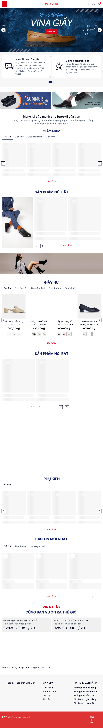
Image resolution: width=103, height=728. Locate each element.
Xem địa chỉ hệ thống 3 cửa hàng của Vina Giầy (26, 667)
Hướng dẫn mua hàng (84, 687)
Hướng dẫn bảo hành (84, 695)
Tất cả (7, 136)
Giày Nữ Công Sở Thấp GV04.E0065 (64, 323)
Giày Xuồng (55, 288)
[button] (3, 30)
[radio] (34, 334)
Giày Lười (51, 136)
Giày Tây (19, 136)
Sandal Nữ (70, 288)
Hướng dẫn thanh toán (85, 691)
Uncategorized (37, 546)
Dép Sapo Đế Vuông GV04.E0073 (13, 323)
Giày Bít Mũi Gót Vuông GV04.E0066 (89, 323)
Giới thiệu (48, 687)
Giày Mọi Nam (35, 136)
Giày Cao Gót (38, 288)
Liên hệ (46, 695)
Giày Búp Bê (21, 288)
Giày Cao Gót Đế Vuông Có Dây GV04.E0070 (39, 323)
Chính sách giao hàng (84, 699)
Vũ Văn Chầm (50, 691)
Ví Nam (8, 484)
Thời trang (20, 546)
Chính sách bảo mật (83, 703)
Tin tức (46, 699)
